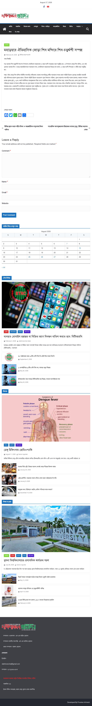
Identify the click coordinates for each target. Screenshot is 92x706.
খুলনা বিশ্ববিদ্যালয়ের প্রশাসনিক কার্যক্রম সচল (26, 560)
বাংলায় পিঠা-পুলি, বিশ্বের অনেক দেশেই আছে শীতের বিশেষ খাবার (37, 467)
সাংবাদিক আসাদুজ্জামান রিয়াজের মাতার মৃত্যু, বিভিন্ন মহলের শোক (68, 128)
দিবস (10, 32)
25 (29, 257)
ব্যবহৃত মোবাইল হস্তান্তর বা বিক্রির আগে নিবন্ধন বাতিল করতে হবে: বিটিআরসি (43, 336)
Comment (6, 151)
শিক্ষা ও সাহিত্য (45, 26)
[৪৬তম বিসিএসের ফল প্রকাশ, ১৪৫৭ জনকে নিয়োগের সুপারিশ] (9, 602)
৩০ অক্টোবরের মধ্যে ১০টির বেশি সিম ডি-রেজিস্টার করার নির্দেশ (36, 356)
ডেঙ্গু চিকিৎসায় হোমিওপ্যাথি (18, 450)
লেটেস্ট (20, 331)
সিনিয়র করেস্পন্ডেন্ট (25, 55)
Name (5, 182)
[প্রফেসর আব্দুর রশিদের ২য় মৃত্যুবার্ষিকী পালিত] (9, 590)
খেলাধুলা (36, 26)
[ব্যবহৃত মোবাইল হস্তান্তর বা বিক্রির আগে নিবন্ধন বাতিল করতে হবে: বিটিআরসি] (46, 305)
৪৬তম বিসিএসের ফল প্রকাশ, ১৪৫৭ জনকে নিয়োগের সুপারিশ (36, 600)
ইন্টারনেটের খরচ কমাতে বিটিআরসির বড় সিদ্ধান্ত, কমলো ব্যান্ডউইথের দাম (39, 379)
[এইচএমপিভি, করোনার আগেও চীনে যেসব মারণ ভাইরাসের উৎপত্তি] (9, 480)
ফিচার (64, 26)
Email (4, 192)
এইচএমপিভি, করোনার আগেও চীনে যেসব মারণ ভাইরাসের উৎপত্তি (37, 478)
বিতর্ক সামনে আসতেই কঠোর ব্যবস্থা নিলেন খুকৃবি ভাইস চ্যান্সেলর (36, 577)
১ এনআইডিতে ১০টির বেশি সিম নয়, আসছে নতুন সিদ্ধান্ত (34, 368)
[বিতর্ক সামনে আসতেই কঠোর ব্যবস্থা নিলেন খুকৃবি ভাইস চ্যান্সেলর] (9, 579)
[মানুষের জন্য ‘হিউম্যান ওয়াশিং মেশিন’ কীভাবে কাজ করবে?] (9, 491)
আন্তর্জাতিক (56, 26)
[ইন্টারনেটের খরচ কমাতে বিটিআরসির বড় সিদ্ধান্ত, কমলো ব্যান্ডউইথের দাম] (9, 381)
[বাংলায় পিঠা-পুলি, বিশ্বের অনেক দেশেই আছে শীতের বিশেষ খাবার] (9, 468)
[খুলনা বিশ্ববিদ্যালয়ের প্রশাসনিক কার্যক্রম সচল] (46, 529)
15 (80, 248)
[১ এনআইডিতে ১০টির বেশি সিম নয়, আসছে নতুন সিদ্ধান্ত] (9, 369)
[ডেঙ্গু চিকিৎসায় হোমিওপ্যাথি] (46, 418)
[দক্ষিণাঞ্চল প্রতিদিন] (4, 29)
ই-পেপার (17, 32)
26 (42, 257)
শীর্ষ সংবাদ (27, 331)
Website (5, 203)
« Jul (3, 267)
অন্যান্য (78, 26)
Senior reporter (23, 454)
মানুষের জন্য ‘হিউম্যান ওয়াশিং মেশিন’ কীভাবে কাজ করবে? (35, 489)
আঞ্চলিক (18, 26)
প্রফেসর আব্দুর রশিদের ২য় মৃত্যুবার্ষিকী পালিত (31, 588)
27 (55, 257)
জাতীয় (10, 26)
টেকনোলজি (13, 331)
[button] (81, 26)
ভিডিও (71, 26)
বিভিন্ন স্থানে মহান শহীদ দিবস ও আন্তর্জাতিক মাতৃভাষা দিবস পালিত (23, 128)
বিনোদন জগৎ (27, 26)
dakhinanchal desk (25, 341)
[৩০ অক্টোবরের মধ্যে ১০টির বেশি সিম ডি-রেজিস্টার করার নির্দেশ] (9, 358)
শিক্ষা (24, 555)
